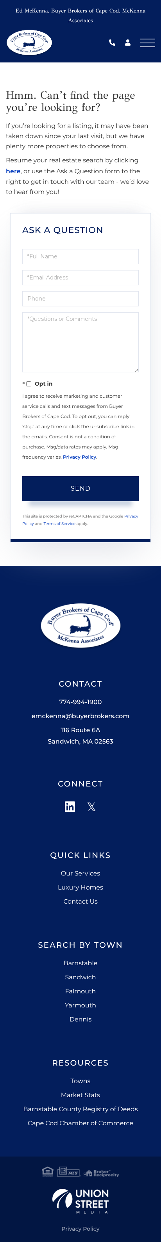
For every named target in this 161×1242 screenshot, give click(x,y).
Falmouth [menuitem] (80, 991)
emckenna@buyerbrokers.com (80, 716)
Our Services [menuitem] (80, 873)
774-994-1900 (114, 43)
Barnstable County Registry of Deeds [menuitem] (80, 1109)
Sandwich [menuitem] (80, 977)
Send (81, 488)
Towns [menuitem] (81, 1081)
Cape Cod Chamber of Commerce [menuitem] (80, 1123)
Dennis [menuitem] (81, 1019)
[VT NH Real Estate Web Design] (80, 1201)
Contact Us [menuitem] (80, 902)
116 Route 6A (80, 736)
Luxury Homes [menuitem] (80, 887)
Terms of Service (59, 523)
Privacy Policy (79, 457)
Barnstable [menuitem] (81, 963)
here (13, 171)
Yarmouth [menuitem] (80, 1005)
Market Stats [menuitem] (80, 1095)
